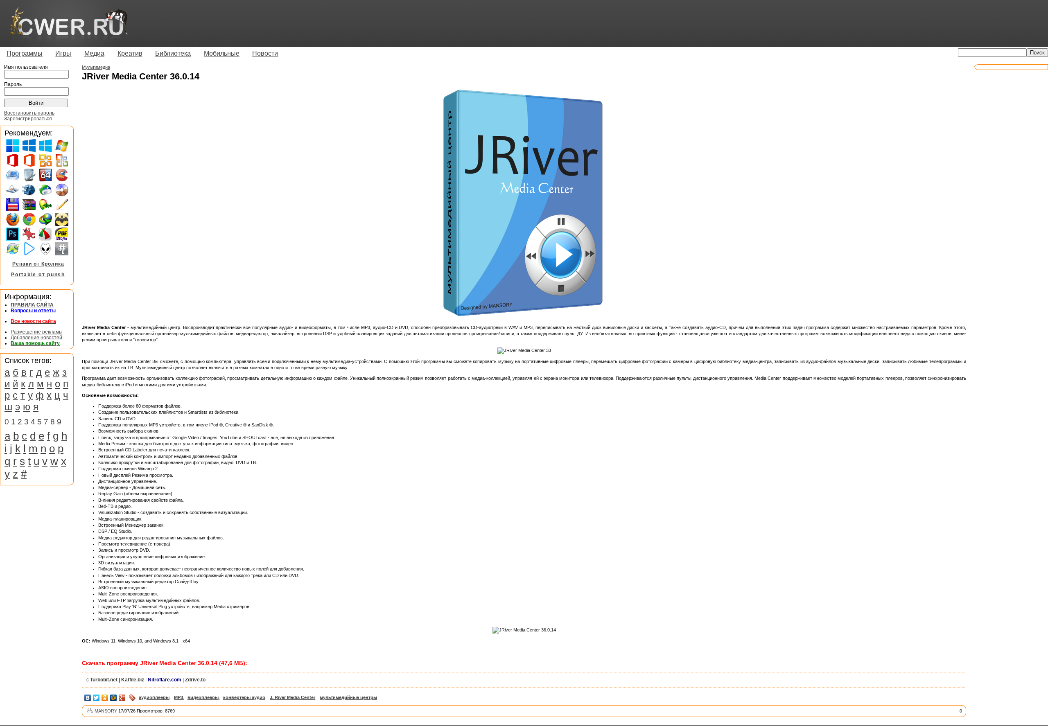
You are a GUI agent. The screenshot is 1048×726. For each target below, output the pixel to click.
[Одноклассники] (105, 697)
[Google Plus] (122, 697)
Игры (63, 53)
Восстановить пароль (29, 113)
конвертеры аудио (244, 697)
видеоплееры (203, 697)
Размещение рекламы (37, 332)
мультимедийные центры (348, 697)
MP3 (178, 697)
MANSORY (106, 710)
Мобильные (221, 53)
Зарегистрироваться (28, 119)
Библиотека (173, 53)
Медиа (94, 53)
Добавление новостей (36, 337)
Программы (25, 53)
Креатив (129, 53)
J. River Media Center (292, 697)
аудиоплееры (154, 697)
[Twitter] (96, 697)
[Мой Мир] (113, 697)
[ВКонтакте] (88, 697)
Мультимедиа (96, 67)
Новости (265, 53)
